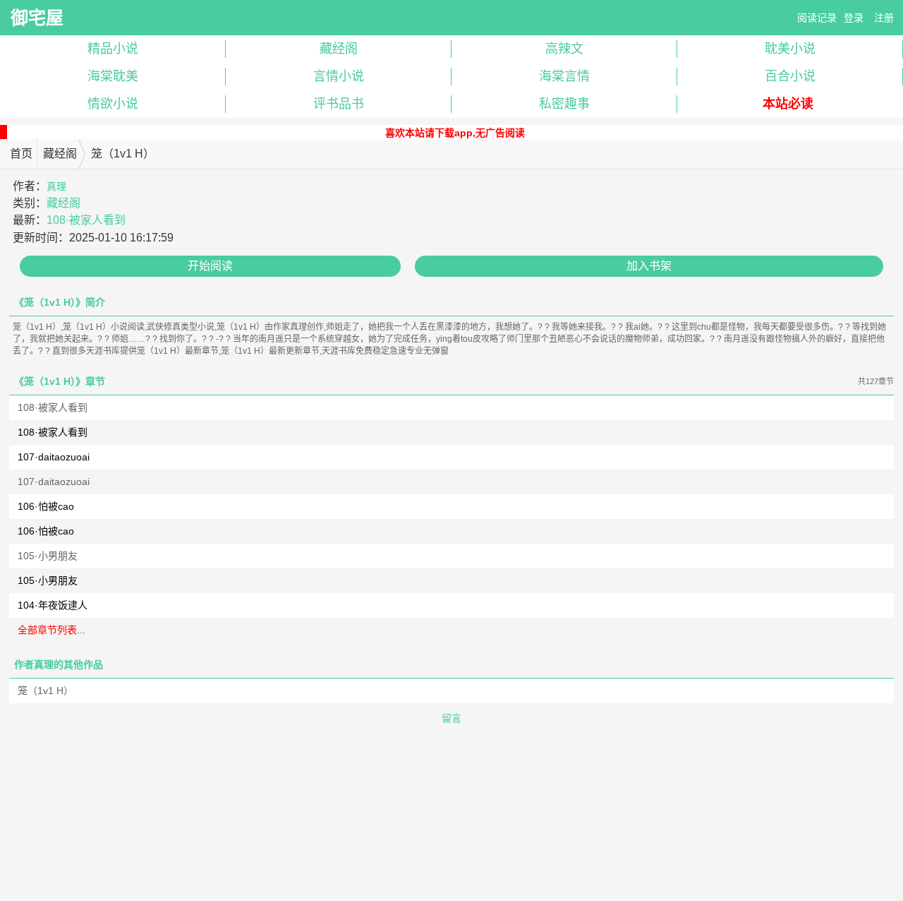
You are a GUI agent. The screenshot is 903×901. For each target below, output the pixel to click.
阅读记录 (817, 17)
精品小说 (112, 49)
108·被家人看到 (86, 220)
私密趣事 (564, 104)
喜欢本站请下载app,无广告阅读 (455, 132)
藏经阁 (339, 49)
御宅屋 (37, 18)
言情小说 (338, 76)
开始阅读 (210, 266)
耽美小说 (790, 49)
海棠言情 (564, 76)
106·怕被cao (46, 506)
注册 (884, 17)
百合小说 (790, 76)
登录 (853, 17)
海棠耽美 (112, 76)
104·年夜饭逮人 (52, 605)
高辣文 (564, 49)
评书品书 (338, 104)
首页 (21, 154)
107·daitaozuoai (54, 457)
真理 (56, 186)
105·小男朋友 (48, 555)
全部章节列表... (51, 630)
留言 (451, 718)
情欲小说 (112, 104)
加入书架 (649, 266)
